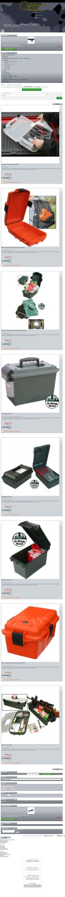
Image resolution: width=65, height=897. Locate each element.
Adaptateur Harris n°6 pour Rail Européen (10, 44)
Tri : (6, 93)
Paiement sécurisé (4, 840)
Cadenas (6, 62)
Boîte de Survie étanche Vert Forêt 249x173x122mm (13, 330)
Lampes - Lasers (7, 74)
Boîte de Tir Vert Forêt (6, 745)
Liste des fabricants (4, 849)
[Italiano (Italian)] (14, 785)
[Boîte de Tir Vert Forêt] (31, 715)
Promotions (4, 35)
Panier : (38, 15)
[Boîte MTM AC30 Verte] (31, 467)
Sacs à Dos (7, 66)
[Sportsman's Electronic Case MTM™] (31, 134)
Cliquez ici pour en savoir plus (32, 861)
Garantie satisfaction (4, 841)
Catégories (4, 53)
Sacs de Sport (7, 65)
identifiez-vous (41, 12)
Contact (15, 24)
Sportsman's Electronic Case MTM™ (10, 164)
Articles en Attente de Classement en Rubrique (15, 79)
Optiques (5, 56)
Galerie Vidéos (7, 24)
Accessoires (6, 72)
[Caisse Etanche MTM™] (31, 384)
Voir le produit (6, 177)
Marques (3, 777)
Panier (3, 799)
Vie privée (2, 855)
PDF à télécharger (24, 24)
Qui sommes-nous (4, 852)
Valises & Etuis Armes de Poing (11, 61)
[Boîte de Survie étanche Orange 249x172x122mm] (31, 633)
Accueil (3, 85)
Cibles (5, 70)
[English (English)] (3, 785)
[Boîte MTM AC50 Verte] (31, 550)
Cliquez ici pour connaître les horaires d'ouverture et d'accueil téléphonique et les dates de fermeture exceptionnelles (32, 885)
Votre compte (39, 17)
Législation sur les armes (5, 854)
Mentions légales (3, 853)
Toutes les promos (9, 49)
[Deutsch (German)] (12, 785)
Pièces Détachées (6, 823)
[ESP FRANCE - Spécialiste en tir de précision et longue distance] (32, 5)
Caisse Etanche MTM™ (6, 413)
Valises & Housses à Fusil (10, 64)
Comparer (9, 179)
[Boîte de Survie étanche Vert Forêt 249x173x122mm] (31, 300)
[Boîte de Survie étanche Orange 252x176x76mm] (31, 217)
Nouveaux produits (6, 805)
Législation (34, 24)
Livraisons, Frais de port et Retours (7, 839)
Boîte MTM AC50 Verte (6, 580)
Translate (12, 789)
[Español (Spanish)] (9, 785)
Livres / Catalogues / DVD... (10, 76)
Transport (5, 60)
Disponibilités (2, 842)
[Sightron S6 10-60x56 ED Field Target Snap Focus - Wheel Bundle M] (31, 813)
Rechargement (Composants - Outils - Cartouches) (16, 58)
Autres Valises (8, 69)
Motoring (5, 81)
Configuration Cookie (4, 856)
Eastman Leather (7, 78)
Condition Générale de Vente (11, 26)
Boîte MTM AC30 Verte (6, 496)
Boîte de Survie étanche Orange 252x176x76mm (13, 247)
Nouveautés (2, 847)
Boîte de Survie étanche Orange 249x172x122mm (13, 663)
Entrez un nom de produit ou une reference (17, 774)
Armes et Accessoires (9, 55)
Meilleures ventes (3, 848)
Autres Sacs (7, 67)
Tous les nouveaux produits (9, 819)
